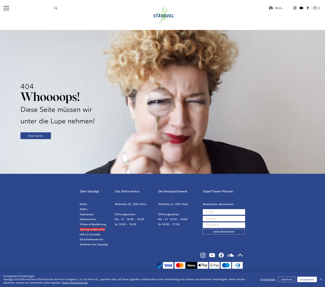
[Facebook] (308, 8)
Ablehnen (286, 279)
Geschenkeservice (91, 239)
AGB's (83, 209)
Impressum (87, 214)
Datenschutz (88, 219)
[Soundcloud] (230, 255)
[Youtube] (301, 8)
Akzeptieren (307, 279)
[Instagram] (295, 8)
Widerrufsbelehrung (93, 224)
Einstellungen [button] (268, 279)
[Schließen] (321, 279)
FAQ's (83, 204)
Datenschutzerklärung (75, 282)
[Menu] (6, 8)
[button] (317, 7)
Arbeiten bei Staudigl (94, 244)
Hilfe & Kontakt (90, 234)
